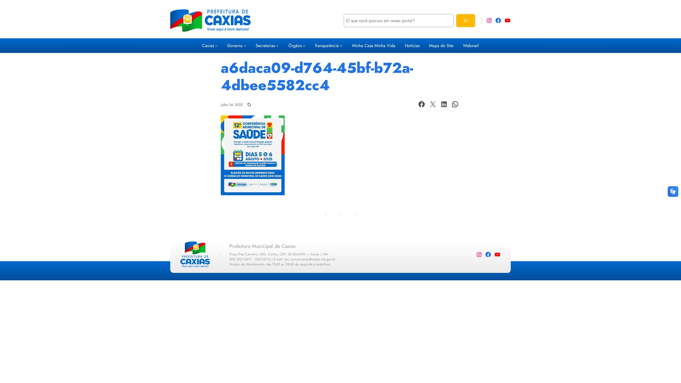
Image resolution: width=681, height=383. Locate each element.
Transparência (327, 46)
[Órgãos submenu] (304, 45)
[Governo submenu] (245, 45)
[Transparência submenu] (341, 45)
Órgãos (295, 46)
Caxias (208, 46)
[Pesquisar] (465, 20)
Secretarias (265, 46)
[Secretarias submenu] (277, 45)
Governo (235, 46)
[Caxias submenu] (216, 45)
